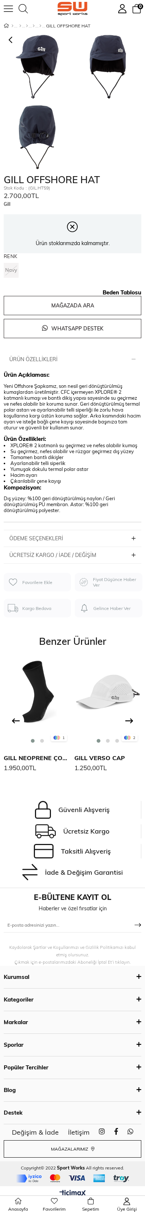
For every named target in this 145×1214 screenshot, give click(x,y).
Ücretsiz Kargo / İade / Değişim (52, 555)
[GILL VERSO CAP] (107, 701)
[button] (33, 741)
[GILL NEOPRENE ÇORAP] (37, 701)
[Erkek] (20, 26)
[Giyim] (27, 26)
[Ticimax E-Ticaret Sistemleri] (72, 1193)
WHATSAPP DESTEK (76, 328)
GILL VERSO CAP (99, 758)
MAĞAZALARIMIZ (70, 1149)
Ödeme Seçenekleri (36, 538)
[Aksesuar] (34, 26)
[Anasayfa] (12, 26)
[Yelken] (40, 26)
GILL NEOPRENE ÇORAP (37, 758)
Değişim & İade (35, 1132)
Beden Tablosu (122, 292)
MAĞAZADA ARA (72, 305)
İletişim (79, 1132)
